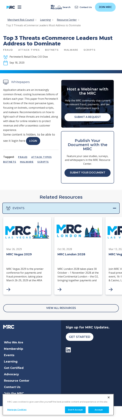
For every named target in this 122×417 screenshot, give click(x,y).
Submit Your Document (87, 172)
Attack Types (41, 157)
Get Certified (14, 368)
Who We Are (13, 342)
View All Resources (61, 307)
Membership (13, 349)
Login (33, 141)
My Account (53, 7)
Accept (99, 409)
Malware (27, 161)
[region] (58, 404)
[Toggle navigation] (19, 7)
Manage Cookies (17, 409)
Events (18, 208)
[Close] (108, 397)
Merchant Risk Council (20, 20)
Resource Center (67, 20)
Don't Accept (75, 409)
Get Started (79, 337)
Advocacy (11, 374)
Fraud (22, 157)
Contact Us (12, 387)
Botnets (9, 161)
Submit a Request (87, 117)
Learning (45, 20)
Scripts (43, 161)
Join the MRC (14, 393)
